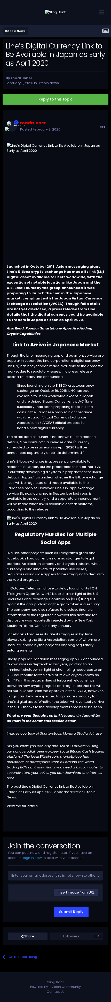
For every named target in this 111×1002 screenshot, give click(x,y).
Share (28, 936)
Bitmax (25, 493)
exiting (25, 639)
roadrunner (21, 78)
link (16, 552)
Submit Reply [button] (71, 911)
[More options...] (102, 127)
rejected (58, 620)
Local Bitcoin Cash (75, 751)
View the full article (22, 806)
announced (93, 659)
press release (80, 371)
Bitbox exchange (30, 461)
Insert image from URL (76, 892)
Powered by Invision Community (55, 987)
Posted (40, 129)
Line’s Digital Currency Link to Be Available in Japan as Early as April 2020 (50, 789)
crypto (36, 685)
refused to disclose (62, 609)
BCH (69, 746)
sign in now (32, 857)
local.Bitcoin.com (45, 756)
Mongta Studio (75, 733)
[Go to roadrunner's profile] (12, 126)
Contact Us (56, 991)
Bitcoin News (48, 83)
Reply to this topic (55, 99)
